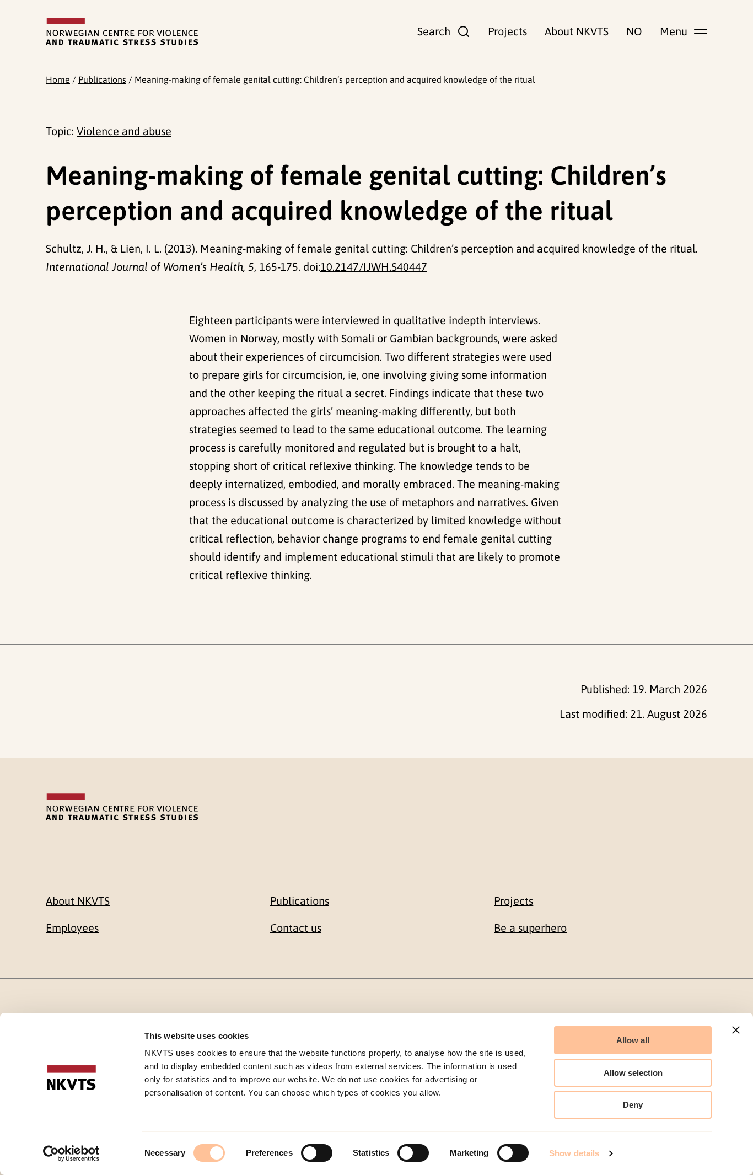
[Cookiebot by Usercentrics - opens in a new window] (71, 1153)
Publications (102, 79)
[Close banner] (736, 1030)
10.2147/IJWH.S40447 (373, 266)
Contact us (295, 927)
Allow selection (633, 1072)
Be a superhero (530, 927)
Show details (574, 1153)
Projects (507, 31)
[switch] (316, 1153)
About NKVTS (577, 31)
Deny (633, 1104)
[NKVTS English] (122, 31)
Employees (72, 927)
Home (58, 79)
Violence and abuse (124, 131)
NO (634, 31)
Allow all (632, 1040)
